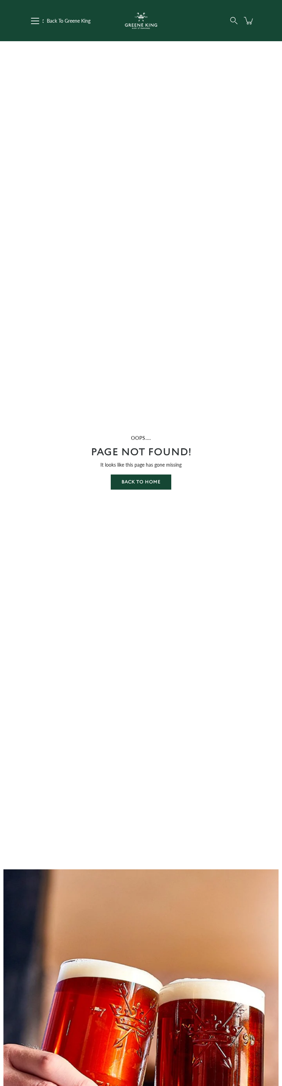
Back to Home (141, 482)
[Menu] (35, 21)
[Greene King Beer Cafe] (141, 20)
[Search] (233, 20)
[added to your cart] (248, 20)
